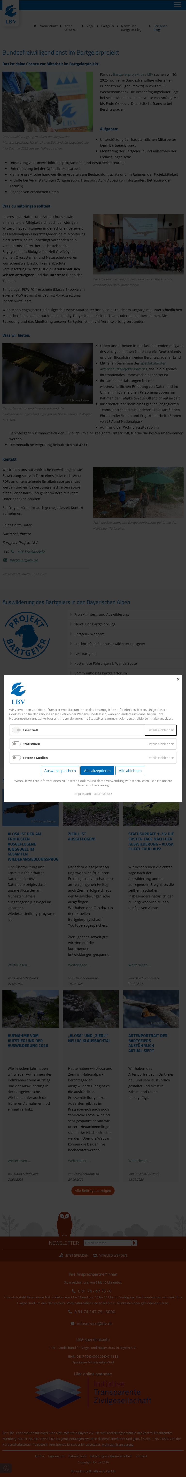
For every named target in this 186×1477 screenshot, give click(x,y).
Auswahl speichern (60, 770)
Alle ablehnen (130, 770)
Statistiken (31, 744)
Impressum (82, 793)
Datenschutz (103, 793)
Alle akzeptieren (97, 770)
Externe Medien (35, 757)
